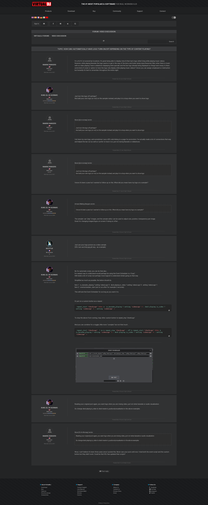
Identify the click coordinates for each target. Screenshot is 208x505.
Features (43, 491)
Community (117, 11)
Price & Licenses (45, 493)
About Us (116, 487)
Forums (79, 495)
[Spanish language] (35, 17)
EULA (115, 493)
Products (48, 11)
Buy (94, 11)
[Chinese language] (47, 17)
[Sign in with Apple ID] (68, 24)
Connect (163, 11)
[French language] (38, 17)
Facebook (153, 487)
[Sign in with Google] (75, 24)
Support (140, 11)
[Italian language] (44, 17)
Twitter (152, 493)
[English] (32, 17)
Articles (79, 493)
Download (71, 11)
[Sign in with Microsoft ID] (60, 24)
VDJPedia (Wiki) (81, 491)
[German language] (41, 17)
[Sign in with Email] (44, 24)
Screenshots (44, 495)
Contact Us (116, 489)
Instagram (153, 491)
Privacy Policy (117, 491)
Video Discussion (59, 36)
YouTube (153, 489)
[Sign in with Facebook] (53, 24)
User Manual (81, 489)
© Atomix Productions (104, 503)
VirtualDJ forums (41, 36)
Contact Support (82, 487)
